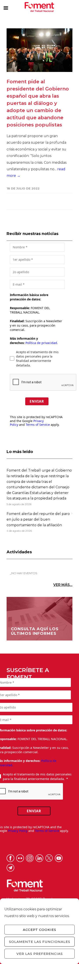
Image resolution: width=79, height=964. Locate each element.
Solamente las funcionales (39, 942)
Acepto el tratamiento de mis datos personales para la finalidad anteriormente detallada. (37, 358)
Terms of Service (38, 424)
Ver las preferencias (39, 954)
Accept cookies (39, 930)
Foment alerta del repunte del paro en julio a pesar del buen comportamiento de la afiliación (38, 519)
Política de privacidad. (41, 343)
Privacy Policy (17, 831)
